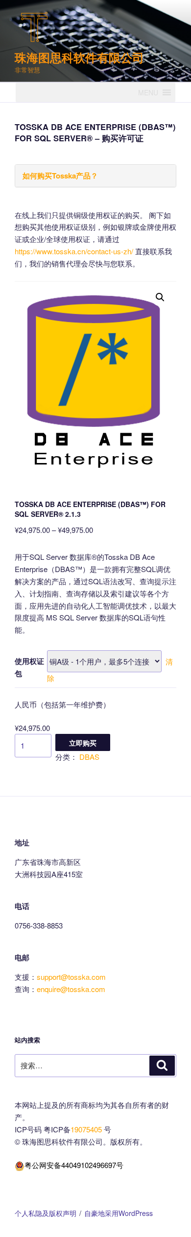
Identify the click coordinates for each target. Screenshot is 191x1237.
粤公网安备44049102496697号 (73, 1165)
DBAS (89, 756)
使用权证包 (29, 667)
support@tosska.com (71, 977)
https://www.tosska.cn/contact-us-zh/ (74, 251)
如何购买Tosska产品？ (60, 175)
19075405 (87, 1129)
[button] (148, 92)
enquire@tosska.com (71, 989)
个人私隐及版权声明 (45, 1213)
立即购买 (82, 743)
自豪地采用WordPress (118, 1213)
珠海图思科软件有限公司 (79, 57)
